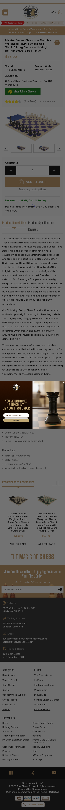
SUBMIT (16, 420)
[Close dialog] (63, 382)
